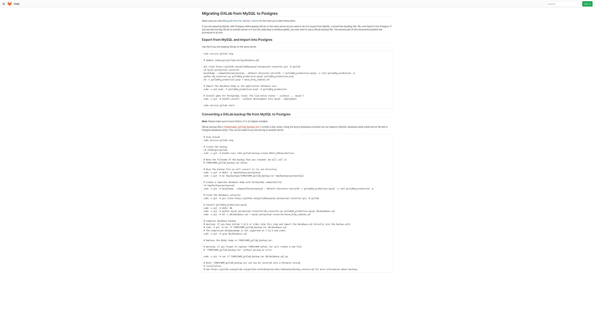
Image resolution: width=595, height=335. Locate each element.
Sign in (587, 3)
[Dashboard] (9, 5)
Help (17, 3)
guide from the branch (243, 20)
